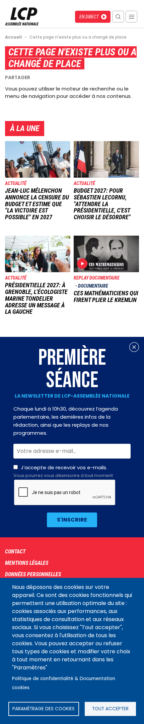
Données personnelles (33, 574)
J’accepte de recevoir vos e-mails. (63, 471)
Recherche (118, 16)
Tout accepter (110, 709)
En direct (89, 16)
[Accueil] (22, 23)
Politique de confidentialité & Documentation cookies (63, 683)
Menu (131, 16)
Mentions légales (26, 563)
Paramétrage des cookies (43, 709)
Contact (15, 551)
